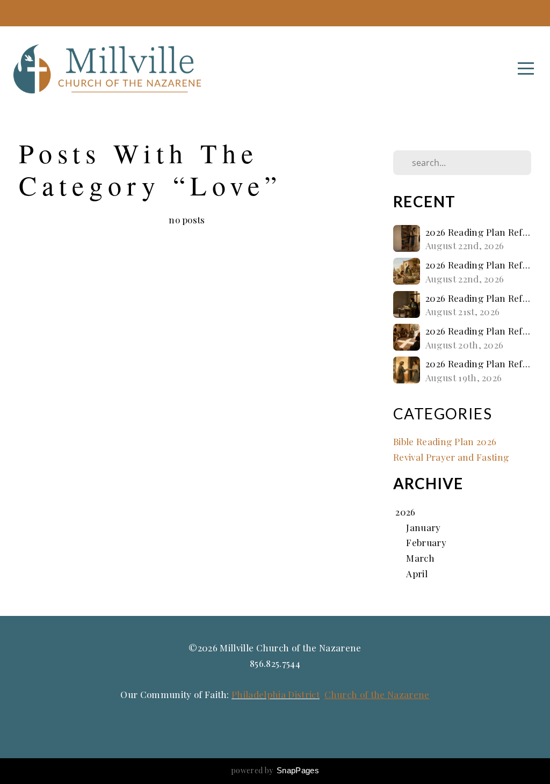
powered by (275, 770)
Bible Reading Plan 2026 (444, 441)
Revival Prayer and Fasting (451, 457)
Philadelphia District (275, 694)
